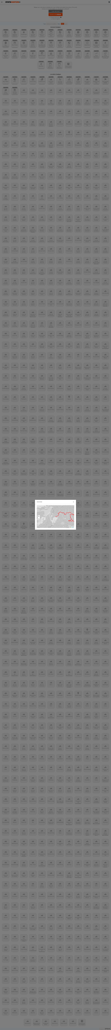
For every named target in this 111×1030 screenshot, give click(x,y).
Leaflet (72, 527)
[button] (39, 516)
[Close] (73, 502)
